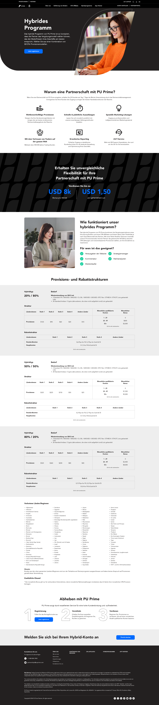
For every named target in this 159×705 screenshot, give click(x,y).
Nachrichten (56, 656)
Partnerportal (135, 5)
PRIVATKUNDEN (23, 1)
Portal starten (125, 637)
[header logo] (24, 6)
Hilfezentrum (56, 661)
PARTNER (33, 1)
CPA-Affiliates (74, 6)
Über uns (48, 6)
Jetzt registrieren (33, 51)
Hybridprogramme (86, 6)
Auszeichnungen (57, 659)
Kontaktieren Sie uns (58, 663)
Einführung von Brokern (60, 6)
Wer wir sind (56, 654)
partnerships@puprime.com (35, 662)
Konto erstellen (122, 5)
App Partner (98, 6)
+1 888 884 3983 (32, 658)
